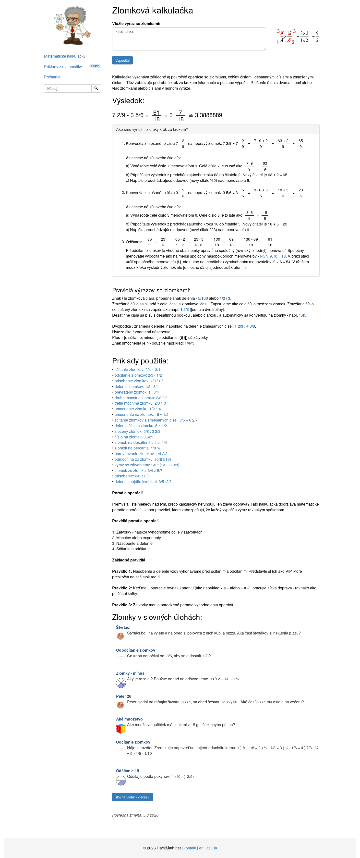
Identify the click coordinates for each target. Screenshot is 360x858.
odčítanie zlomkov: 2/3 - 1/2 (138, 375)
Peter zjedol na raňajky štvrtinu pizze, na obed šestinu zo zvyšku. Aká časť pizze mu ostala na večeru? (210, 699)
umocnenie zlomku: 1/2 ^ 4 (138, 408)
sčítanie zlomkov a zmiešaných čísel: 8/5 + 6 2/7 (156, 420)
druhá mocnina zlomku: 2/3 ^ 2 (141, 397)
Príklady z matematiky (71, 66)
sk (215, 848)
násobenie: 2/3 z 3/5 (132, 476)
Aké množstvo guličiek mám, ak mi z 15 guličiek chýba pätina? (175, 721)
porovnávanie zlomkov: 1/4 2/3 (141, 453)
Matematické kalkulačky (64, 56)
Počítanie (52, 77)
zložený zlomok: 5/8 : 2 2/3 (137, 431)
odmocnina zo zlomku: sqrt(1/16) (143, 459)
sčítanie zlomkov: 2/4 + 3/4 (137, 369)
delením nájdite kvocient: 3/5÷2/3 (143, 481)
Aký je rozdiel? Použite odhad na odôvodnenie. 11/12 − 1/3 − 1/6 (177, 676)
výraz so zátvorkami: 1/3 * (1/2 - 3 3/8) (147, 465)
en (201, 848)
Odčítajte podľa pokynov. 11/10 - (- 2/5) (155, 773)
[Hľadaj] (96, 88)
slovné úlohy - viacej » (132, 797)
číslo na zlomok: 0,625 (134, 437)
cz (208, 848)
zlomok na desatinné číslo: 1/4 (141, 442)
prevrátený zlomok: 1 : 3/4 (137, 392)
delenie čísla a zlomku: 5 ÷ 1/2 (141, 425)
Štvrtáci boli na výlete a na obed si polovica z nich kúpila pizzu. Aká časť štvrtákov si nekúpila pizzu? (208, 630)
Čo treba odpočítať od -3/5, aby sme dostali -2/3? (163, 653)
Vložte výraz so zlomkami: (136, 23)
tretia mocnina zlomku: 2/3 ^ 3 (140, 403)
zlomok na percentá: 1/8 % (137, 448)
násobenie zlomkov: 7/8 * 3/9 (140, 381)
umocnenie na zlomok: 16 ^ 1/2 (141, 414)
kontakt (190, 848)
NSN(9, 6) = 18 (273, 256)
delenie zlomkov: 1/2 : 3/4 (137, 386)
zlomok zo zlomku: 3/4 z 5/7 (138, 470)
